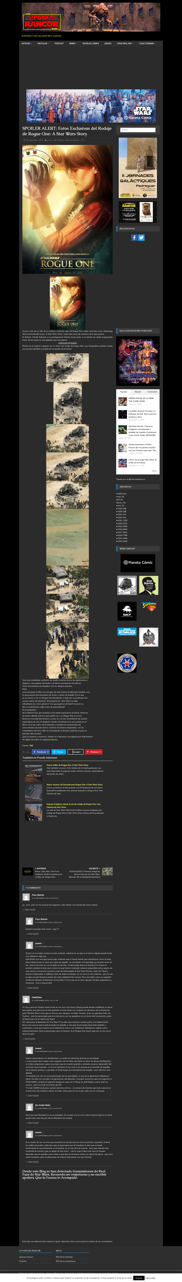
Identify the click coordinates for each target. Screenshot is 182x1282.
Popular (123, 392)
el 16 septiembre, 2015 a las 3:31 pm (48, 1051)
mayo (120, 496)
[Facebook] (134, 237)
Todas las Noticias (72, 140)
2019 (122, 526)
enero (120, 505)
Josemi (49, 140)
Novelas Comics (91, 43)
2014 (122, 541)
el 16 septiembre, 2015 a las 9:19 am (45, 898)
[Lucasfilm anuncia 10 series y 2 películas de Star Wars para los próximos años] (122, 417)
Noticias (26, 43)
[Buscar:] (137, 130)
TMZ (31, 745)
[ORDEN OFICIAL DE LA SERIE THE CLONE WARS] (122, 404)
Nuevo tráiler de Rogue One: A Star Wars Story (67, 765)
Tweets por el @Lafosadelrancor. (130, 479)
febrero (120, 502)
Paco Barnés (38, 895)
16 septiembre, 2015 (34, 140)
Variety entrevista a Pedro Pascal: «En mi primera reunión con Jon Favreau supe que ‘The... (143, 447)
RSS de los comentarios (66, 1261)
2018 (122, 529)
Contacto (23, 1261)
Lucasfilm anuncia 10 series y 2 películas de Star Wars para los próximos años (142, 414)
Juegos (108, 43)
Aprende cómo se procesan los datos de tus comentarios (86, 1241)
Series (72, 43)
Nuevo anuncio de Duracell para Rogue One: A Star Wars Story (74, 784)
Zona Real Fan (124, 43)
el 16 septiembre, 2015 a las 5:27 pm (48, 1108)
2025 (122, 508)
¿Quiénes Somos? (26, 1257)
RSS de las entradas (64, 1257)
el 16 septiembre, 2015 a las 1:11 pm (45, 1000)
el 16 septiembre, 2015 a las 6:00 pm (48, 1136)
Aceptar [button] (138, 1278)
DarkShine (37, 997)
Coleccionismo (146, 43)
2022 (122, 517)
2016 (122, 535)
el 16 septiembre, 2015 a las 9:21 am (48, 922)
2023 (122, 514)
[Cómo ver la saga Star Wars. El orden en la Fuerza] (122, 466)
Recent (138, 392)
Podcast (59, 43)
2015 (122, 538)
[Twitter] (141, 237)
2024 (122, 511)
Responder (30, 910)
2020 (122, 523)
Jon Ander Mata (42, 1105)
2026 (122, 494)
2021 (122, 520)
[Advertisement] (91, 69)
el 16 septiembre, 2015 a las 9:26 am (48, 946)
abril (119, 499)
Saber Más (150, 1278)
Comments (152, 392)
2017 (122, 532)
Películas (42, 43)
